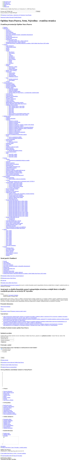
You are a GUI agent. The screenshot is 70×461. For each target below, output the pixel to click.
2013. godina (9, 243)
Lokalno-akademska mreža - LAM (13, 224)
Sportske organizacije (13, 79)
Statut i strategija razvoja (8, 392)
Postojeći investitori (10, 169)
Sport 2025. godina (13, 156)
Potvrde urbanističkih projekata (15, 150)
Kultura (7, 65)
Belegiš (10, 60)
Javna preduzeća (9, 95)
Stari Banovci (12, 56)
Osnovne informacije (7, 391)
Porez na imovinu (10, 148)
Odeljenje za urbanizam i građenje (16, 125)
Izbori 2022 (11, 111)
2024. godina (9, 230)
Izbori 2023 (11, 109)
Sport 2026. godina (13, 155)
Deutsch (19, 17)
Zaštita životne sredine (11, 192)
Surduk (10, 61)
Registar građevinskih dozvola (12, 217)
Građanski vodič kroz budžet (12, 146)
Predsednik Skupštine (13, 89)
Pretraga (38, 11)
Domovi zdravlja (9, 251)
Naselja (7, 50)
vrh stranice (3, 446)
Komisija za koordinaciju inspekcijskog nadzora (16, 134)
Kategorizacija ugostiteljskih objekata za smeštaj (19, 160)
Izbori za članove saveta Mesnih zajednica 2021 (19, 113)
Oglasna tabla (9, 38)
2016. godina (9, 239)
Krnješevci (11, 63)
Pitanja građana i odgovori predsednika (17, 178)
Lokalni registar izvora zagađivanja (16, 196)
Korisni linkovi (9, 254)
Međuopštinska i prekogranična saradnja (14, 102)
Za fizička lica (12, 219)
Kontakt (5, 246)
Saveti (7, 135)
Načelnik (8, 117)
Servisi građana (6, 176)
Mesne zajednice (9, 97)
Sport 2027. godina (13, 154)
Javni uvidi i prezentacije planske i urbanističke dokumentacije (19, 34)
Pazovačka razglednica (11, 245)
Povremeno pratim (6, 350)
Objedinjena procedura (11, 225)
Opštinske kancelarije (8, 428)
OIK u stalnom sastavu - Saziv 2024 (16, 106)
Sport (7, 77)
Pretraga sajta (3, 11)
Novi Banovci (12, 58)
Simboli (7, 49)
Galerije (5, 229)
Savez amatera (12, 68)
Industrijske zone (9, 165)
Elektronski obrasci (7, 407)
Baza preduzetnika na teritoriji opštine (14, 172)
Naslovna (5, 27)
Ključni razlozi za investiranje (12, 164)
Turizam (8, 81)
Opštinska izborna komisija (12, 105)
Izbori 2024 (11, 108)
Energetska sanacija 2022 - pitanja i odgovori (15, 42)
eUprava (8, 180)
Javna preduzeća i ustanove (12, 252)
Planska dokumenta (10, 149)
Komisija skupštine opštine (14, 91)
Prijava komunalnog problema (9, 414)
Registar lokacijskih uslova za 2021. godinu (18, 204)
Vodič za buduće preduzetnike (12, 174)
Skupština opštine (10, 87)
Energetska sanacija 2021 (11, 39)
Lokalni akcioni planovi (11, 151)
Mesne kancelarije (10, 250)
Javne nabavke (9, 140)
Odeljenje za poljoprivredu (14, 122)
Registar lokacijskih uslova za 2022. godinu (18, 203)
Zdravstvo (8, 64)
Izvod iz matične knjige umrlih (15, 185)
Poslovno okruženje (10, 162)
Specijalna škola (12, 75)
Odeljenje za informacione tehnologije (17, 132)
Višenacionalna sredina (11, 47)
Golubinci (11, 55)
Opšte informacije (10, 45)
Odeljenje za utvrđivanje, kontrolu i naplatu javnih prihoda (21, 124)
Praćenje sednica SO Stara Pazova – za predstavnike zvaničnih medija (24, 92)
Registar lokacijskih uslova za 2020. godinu (18, 206)
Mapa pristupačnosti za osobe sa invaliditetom (16, 227)
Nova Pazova (12, 53)
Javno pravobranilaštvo (8, 425)
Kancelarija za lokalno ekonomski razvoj (15, 175)
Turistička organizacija (11, 98)
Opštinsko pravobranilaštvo (12, 96)
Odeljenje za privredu (13, 121)
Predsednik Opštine (10, 84)
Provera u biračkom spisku (9, 412)
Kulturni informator (13, 69)
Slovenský (11, 17)
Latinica (7, 17)
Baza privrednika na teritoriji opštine (14, 171)
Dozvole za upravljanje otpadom (16, 195)
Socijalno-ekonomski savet (12, 37)
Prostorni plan (6, 393)
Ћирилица (3, 17)
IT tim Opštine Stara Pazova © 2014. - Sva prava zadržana (13, 453)
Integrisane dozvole (13, 198)
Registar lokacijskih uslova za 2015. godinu (18, 211)
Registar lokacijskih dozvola (12, 199)
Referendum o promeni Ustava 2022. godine (18, 114)
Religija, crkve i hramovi (11, 70)
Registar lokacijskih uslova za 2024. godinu (18, 201)
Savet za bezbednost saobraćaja (15, 138)
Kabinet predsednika (10, 139)
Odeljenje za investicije (14, 133)
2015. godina (9, 240)
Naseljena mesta (6, 395)
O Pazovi (5, 44)
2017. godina (9, 238)
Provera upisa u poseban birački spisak (14, 223)
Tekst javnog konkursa (5, 306)
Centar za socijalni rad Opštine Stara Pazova (15, 228)
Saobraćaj (8, 161)
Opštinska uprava (7, 116)
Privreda (5, 158)
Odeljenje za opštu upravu (14, 130)
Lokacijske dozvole (7, 410)
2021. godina (9, 234)
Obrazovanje (9, 71)
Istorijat (7, 48)
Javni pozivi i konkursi (11, 33)
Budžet (7, 145)
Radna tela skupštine (13, 90)
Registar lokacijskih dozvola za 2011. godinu (18, 215)
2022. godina (9, 233)
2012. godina (9, 244)
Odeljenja (8, 119)
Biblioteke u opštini (13, 66)
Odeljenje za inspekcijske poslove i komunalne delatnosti (21, 127)
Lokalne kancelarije (10, 101)
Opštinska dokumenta (10, 118)
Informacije (5, 28)
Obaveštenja (8, 31)
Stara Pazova (11, 52)
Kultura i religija (6, 397)
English (16, 17)
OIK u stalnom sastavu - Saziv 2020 (16, 107)
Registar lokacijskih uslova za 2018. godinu (18, 208)
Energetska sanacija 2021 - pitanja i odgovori (18, 40)
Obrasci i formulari (10, 190)
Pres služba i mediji (10, 249)
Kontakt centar (6, 433)
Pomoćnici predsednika (11, 86)
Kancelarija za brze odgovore (12, 191)
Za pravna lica (12, 218)
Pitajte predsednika (10, 177)
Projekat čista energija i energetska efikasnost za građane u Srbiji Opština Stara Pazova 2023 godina (27, 43)
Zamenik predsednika (10, 85)
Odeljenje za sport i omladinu (15, 129)
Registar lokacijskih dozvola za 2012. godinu (18, 214)
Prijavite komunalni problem (12, 188)
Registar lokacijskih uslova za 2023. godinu (18, 202)
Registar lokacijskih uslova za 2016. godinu (18, 209)
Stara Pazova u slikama (8, 400)
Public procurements (13, 142)
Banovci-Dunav (12, 59)
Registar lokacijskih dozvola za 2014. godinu (18, 212)
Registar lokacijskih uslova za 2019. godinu (18, 207)
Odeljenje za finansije (13, 123)
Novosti (7, 29)
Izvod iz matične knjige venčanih (16, 186)
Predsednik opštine (7, 419)
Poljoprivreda (9, 35)
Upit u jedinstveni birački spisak (13, 222)
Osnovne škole (12, 72)
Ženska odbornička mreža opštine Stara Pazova (16, 103)
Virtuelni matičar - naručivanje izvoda (14, 182)
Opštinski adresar (9, 248)
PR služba (5, 435)
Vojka (10, 54)
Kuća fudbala (12, 80)
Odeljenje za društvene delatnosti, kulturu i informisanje (21, 128)
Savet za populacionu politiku (15, 137)
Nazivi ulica (8, 144)
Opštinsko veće (9, 93)
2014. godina (9, 241)
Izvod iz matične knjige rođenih (15, 183)
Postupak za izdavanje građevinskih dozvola (15, 170)
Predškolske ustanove (13, 76)
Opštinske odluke (10, 143)
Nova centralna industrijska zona (13, 166)
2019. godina (9, 235)
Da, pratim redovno (6, 349)
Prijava (2, 308)
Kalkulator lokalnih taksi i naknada (13, 220)
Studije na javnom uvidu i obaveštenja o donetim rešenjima (21, 193)
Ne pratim (4, 351)
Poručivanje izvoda (7, 405)
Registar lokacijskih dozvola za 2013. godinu (18, 213)
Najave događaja (9, 32)
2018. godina (9, 236)
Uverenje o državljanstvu (14, 187)
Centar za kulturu (9, 100)
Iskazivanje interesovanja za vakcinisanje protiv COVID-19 (21, 181)
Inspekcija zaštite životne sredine (16, 197)
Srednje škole (12, 74)
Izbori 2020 (11, 112)
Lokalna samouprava (7, 82)
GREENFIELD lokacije (11, 167)
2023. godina (9, 231)
